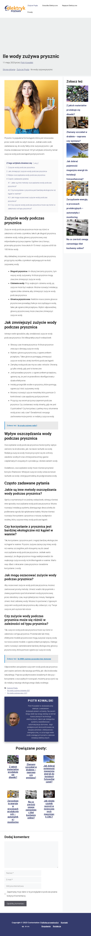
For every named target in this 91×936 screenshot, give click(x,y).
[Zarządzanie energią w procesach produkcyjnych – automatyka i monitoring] (77, 189)
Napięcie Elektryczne (69, 6)
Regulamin (46, 926)
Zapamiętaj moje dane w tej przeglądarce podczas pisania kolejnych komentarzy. (32, 894)
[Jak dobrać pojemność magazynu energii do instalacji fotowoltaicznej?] (77, 151)
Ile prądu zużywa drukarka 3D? (18, 691)
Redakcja (57, 926)
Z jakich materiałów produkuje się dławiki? (13, 772)
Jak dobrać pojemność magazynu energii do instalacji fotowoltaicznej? (49, 773)
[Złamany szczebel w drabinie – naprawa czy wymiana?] (77, 123)
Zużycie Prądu (33, 6)
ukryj (36, 163)
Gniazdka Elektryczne (50, 6)
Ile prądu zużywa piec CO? (17, 693)
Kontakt (64, 922)
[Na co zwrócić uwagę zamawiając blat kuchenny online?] (77, 228)
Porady (30, 12)
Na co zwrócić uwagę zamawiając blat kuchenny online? (31, 809)
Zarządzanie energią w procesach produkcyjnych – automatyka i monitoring (13, 811)
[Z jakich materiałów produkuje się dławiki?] (77, 94)
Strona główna (9, 69)
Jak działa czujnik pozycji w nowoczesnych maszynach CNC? (49, 808)
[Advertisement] (45, 35)
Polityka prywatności (49, 922)
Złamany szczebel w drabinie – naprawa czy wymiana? (31, 771)
